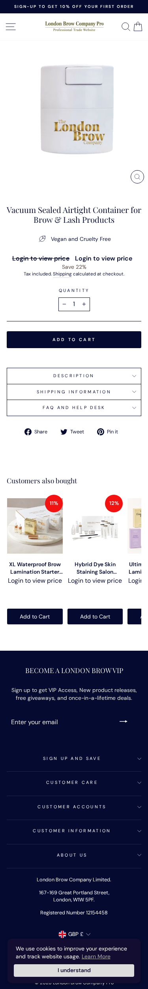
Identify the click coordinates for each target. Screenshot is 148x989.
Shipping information (74, 391)
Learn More (96, 956)
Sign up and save (72, 758)
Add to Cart (35, 616)
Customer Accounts (71, 806)
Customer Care (72, 782)
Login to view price (40, 258)
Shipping (62, 274)
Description (73, 375)
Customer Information (72, 830)
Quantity (74, 290)
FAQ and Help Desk (74, 407)
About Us (72, 855)
